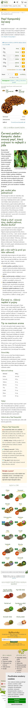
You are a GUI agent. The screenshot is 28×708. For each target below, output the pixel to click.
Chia (7, 531)
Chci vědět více (19, 69)
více (20, 637)
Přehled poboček (21, 665)
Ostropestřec (8, 517)
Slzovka (20, 544)
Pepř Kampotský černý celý (21, 91)
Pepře (22, 12)
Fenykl (20, 531)
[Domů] (1, 12)
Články (18, 661)
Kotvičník (20, 558)
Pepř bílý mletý (20, 590)
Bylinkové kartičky (21, 667)
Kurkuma (20, 517)
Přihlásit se (14, 641)
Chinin (7, 490)
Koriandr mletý (7, 617)
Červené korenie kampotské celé (18, 122)
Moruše (7, 504)
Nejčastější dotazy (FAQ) (21, 658)
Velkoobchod (6, 667)
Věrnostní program (19, 669)
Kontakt (4, 669)
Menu (5, 10)
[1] (23, 49)
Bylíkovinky (19, 663)
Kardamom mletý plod (20, 604)
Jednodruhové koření (16, 12)
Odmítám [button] (16, 702)
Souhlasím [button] (17, 699)
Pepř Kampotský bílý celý (9, 91)
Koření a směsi (7, 12)
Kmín (20, 504)
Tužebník (7, 544)
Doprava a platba (7, 661)
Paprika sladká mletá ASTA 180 (7, 590)
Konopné (20, 490)
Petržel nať (7, 603)
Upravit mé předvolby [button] (16, 704)
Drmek (7, 558)
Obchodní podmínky (5, 658)
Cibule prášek (20, 617)
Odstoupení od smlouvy (7, 664)
